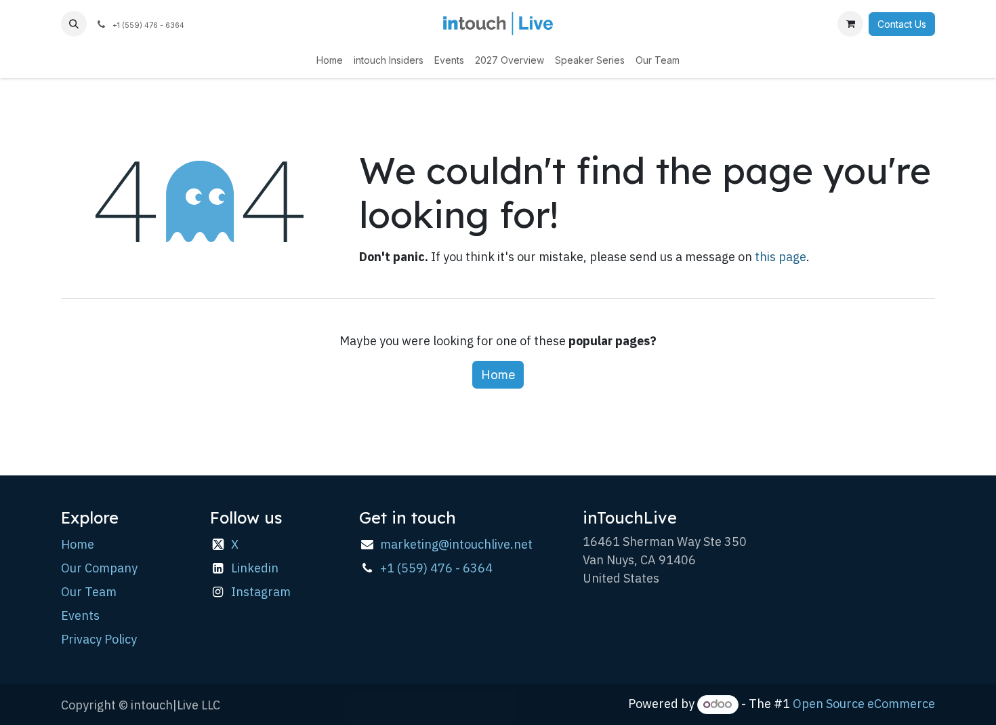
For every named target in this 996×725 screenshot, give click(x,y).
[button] (74, 24)
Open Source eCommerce (864, 703)
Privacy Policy (99, 639)
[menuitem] (329, 60)
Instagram (261, 592)
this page (780, 256)
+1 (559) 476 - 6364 (436, 568)
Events (80, 615)
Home (498, 375)
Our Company (99, 568)
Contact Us (901, 24)
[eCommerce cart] (850, 24)
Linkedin (254, 568)
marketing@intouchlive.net (456, 544)
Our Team (89, 592)
